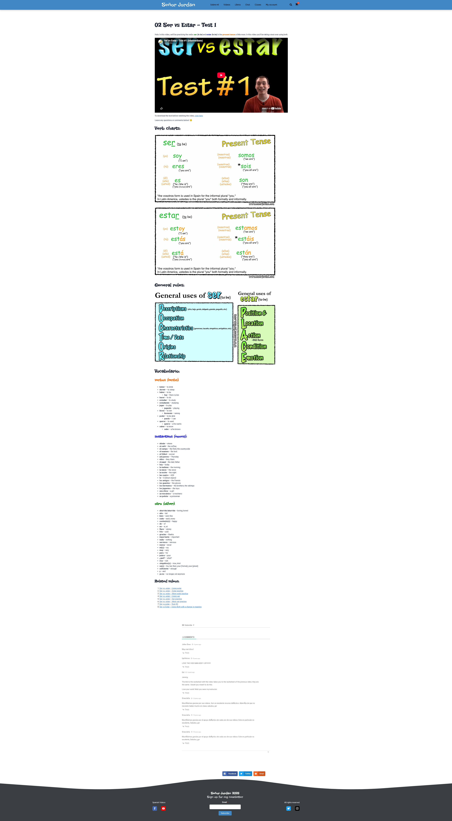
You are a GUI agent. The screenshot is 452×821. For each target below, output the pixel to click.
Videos (227, 4)
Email (225, 802)
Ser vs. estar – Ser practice (170, 599)
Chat (247, 4)
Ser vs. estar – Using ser (169, 596)
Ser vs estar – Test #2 (168, 604)
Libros (238, 4)
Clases (258, 4)
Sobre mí (214, 4)
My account (271, 4)
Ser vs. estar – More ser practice (173, 601)
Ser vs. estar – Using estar (170, 588)
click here (199, 116)
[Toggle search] (291, 5)
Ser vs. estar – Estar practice (171, 591)
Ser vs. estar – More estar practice (173, 594)
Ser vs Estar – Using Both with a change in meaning (180, 607)
